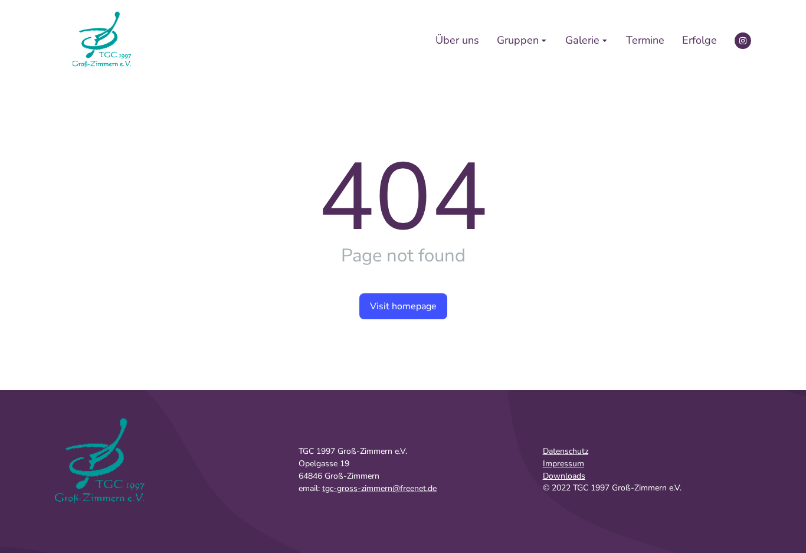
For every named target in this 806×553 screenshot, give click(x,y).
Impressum (563, 463)
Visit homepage (403, 306)
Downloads (564, 476)
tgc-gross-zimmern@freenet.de (379, 488)
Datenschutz (565, 451)
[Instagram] (743, 40)
